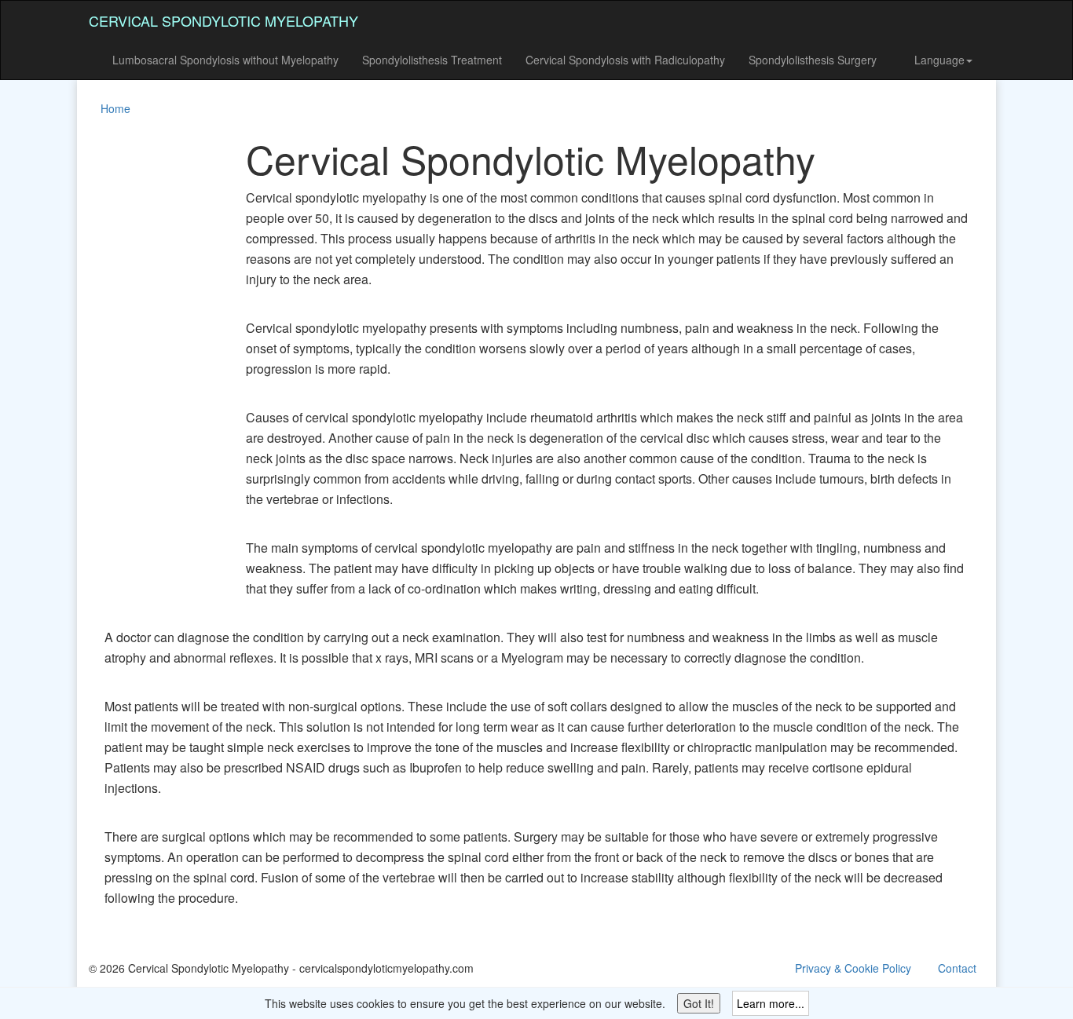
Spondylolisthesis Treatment (432, 60)
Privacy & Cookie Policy (853, 968)
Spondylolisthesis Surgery (813, 60)
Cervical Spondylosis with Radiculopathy (625, 60)
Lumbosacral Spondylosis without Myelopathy (225, 60)
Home (115, 108)
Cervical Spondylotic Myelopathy (223, 20)
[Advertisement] (151, 372)
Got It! (698, 1003)
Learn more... (770, 1003)
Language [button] (939, 60)
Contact (957, 968)
